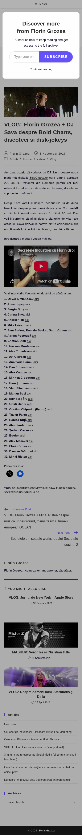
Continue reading (41, 69)
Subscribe (56, 57)
